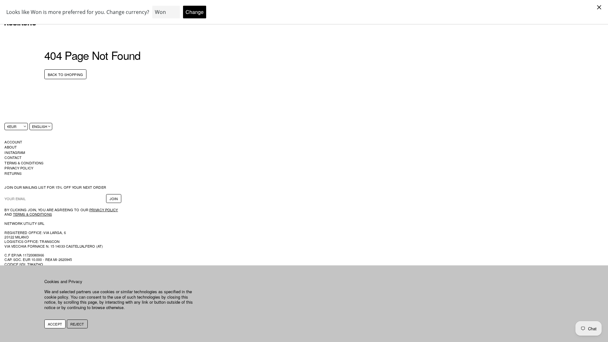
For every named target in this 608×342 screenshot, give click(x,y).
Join (114, 198)
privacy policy (103, 209)
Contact (13, 157)
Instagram (14, 152)
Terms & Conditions (23, 162)
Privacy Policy (18, 167)
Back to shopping (65, 74)
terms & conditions (32, 214)
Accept (55, 323)
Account (13, 141)
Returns (13, 173)
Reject (77, 323)
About (10, 146)
